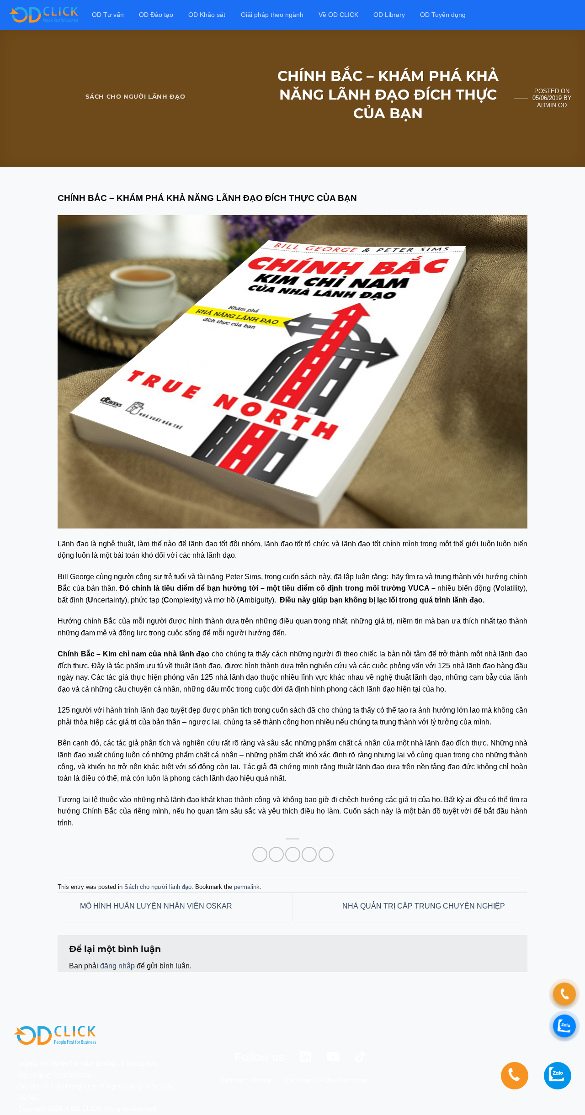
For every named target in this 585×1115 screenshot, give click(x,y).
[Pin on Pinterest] (309, 854)
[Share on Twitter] (276, 854)
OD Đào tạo (156, 14)
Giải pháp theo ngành (272, 14)
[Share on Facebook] (259, 854)
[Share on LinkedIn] (326, 854)
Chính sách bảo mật (245, 1080)
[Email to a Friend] (292, 854)
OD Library (389, 14)
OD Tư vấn (108, 14)
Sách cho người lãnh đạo (135, 96)
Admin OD (552, 105)
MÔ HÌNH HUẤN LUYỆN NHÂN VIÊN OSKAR (155, 906)
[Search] (572, 14)
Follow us (259, 1057)
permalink (247, 886)
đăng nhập (117, 966)
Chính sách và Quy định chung (325, 1080)
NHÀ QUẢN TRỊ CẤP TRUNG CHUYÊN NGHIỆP (424, 906)
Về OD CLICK (338, 14)
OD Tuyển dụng (443, 14)
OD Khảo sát (206, 14)
